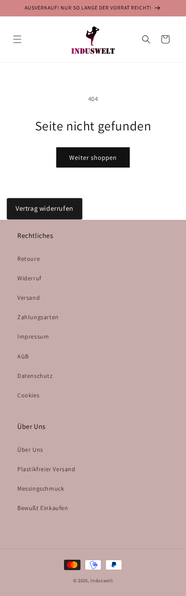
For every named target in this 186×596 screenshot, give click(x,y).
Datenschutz (35, 376)
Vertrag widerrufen (45, 208)
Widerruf (29, 278)
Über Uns (30, 449)
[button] (17, 39)
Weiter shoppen (93, 157)
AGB (23, 356)
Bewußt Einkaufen (42, 508)
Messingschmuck (40, 488)
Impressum (33, 336)
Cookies (28, 395)
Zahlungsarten (38, 317)
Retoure (28, 259)
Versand (28, 297)
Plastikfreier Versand (46, 469)
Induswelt (101, 580)
